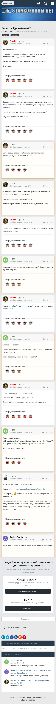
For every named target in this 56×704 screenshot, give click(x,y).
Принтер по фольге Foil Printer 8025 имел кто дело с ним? (31, 670)
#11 (50, 479)
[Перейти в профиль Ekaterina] (5, 145)
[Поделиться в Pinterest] (24, 637)
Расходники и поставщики (36, 31)
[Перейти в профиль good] (5, 260)
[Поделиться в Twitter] (7, 637)
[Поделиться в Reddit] (20, 637)
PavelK (10, 31)
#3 (51, 147)
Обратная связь (28, 700)
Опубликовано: (21, 44)
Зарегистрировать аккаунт (28, 591)
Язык (10, 697)
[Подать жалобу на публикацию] (44, 44)
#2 (51, 96)
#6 (51, 261)
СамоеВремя (22, 673)
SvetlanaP (20, 663)
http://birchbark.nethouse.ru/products (30, 489)
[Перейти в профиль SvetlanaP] (6, 661)
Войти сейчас (28, 609)
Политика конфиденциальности (31, 697)
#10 (50, 432)
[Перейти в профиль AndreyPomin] (5, 538)
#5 (51, 222)
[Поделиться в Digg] (16, 637)
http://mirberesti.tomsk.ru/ (22, 306)
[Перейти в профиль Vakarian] (5, 477)
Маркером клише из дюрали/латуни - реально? (30, 680)
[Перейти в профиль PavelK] (5, 42)
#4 (51, 186)
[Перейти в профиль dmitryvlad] (5, 184)
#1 (51, 44)
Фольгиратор (16, 660)
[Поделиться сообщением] (47, 44)
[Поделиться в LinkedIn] (3, 637)
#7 (51, 300)
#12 (50, 540)
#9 (51, 387)
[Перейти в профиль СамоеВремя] (6, 671)
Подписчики (26, 619)
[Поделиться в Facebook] (12, 637)
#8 (51, 339)
